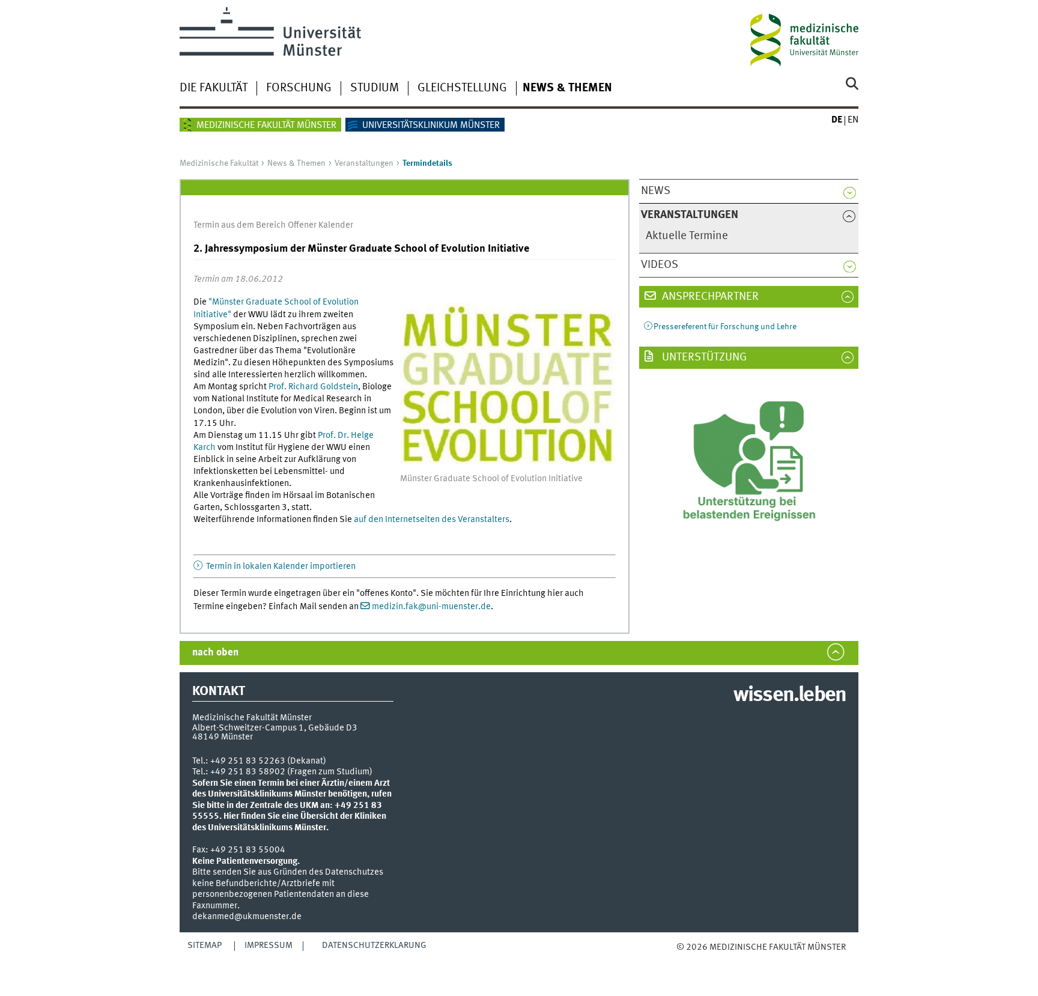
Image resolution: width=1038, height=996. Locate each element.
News (655, 191)
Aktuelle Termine (687, 236)
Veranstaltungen (364, 163)
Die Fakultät (213, 88)
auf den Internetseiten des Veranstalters (431, 519)
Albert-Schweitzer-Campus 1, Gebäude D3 (274, 728)
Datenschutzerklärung (374, 945)
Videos (659, 265)
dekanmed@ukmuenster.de (247, 917)
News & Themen (567, 88)
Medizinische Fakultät (219, 163)
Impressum (268, 945)
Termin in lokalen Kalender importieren (280, 566)
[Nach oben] (689, 960)
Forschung (299, 88)
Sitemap (204, 945)
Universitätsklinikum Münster (431, 125)
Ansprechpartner (709, 296)
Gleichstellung (462, 88)
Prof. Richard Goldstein (313, 387)
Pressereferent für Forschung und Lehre (725, 327)
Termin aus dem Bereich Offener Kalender (273, 225)
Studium (374, 88)
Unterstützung (703, 357)
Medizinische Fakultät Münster (266, 125)
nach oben (215, 653)
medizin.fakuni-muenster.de (431, 607)
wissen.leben (789, 695)
